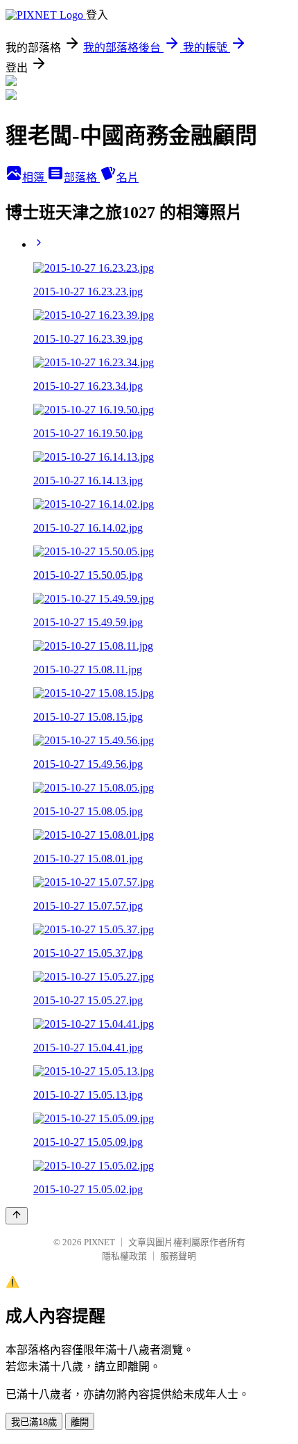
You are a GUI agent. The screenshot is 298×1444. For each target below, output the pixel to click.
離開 (80, 1422)
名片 (127, 177)
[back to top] (17, 1215)
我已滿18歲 (34, 1422)
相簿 (34, 177)
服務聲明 (178, 1256)
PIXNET (99, 1242)
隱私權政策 (124, 1256)
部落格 (82, 177)
